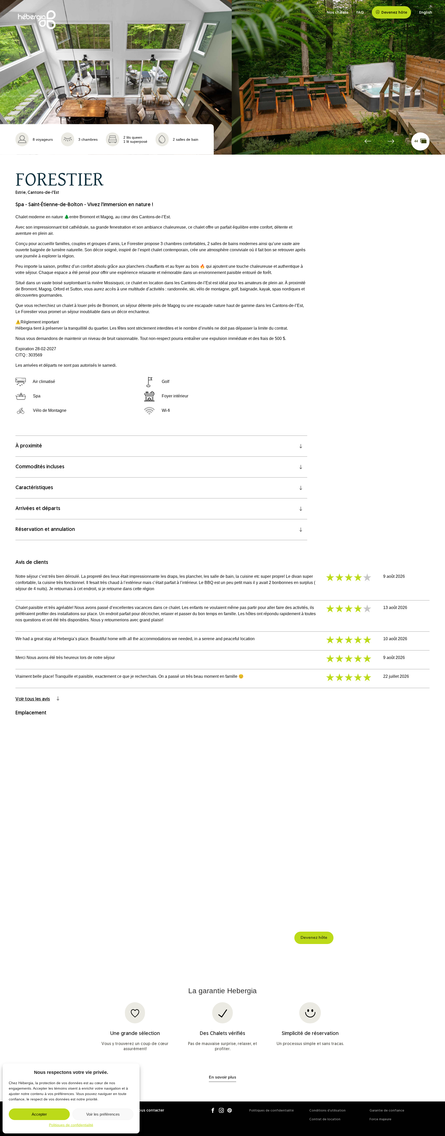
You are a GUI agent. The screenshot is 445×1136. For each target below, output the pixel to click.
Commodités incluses (39, 467)
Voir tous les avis (32, 699)
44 (416, 141)
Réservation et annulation (45, 529)
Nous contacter (150, 1111)
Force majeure (380, 1119)
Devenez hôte (394, 13)
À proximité (28, 446)
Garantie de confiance (387, 1110)
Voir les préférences (103, 1114)
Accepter (39, 1114)
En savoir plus (222, 1077)
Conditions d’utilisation (327, 1110)
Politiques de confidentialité (71, 1125)
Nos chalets (337, 13)
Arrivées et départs (37, 508)
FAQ (360, 13)
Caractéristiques (34, 487)
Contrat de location (324, 1119)
